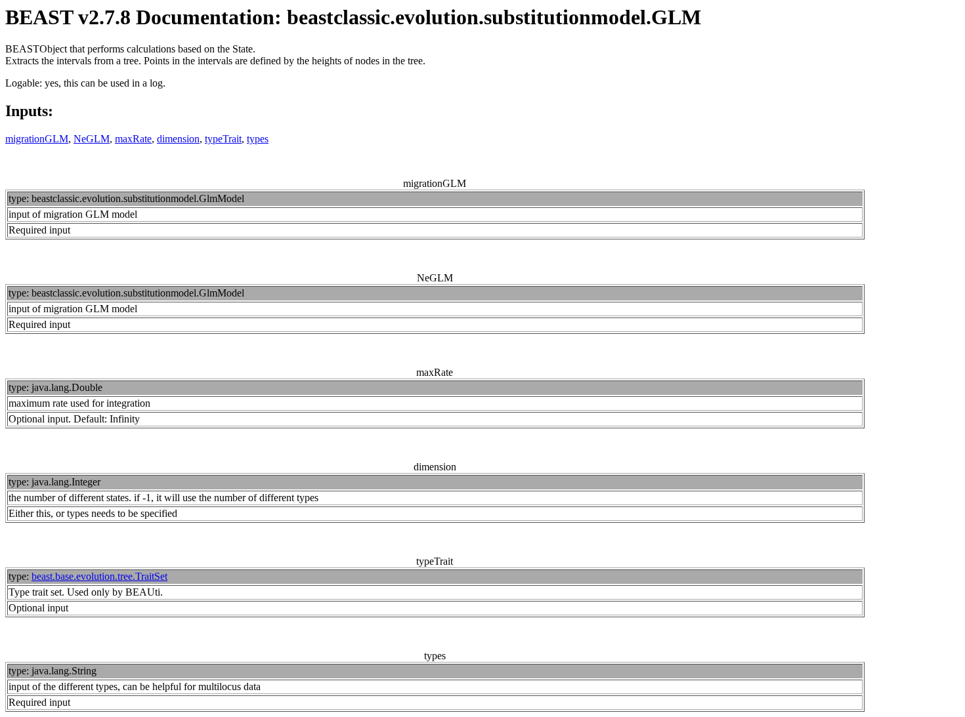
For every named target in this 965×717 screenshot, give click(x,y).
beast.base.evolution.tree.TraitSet (99, 576)
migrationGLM (36, 138)
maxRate (133, 138)
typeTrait (223, 138)
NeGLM (92, 138)
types (257, 138)
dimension (178, 138)
